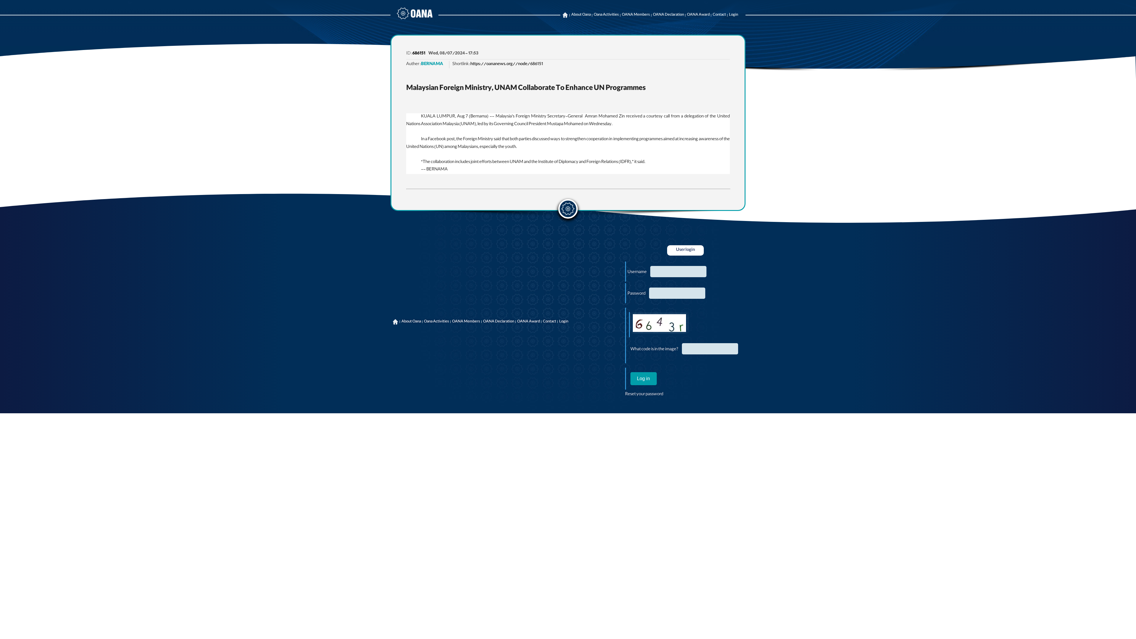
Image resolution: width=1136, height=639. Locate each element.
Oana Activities (606, 15)
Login (733, 15)
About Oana (581, 15)
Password (636, 294)
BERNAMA (432, 64)
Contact (719, 15)
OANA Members (636, 15)
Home (565, 15)
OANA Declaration (668, 15)
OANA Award (698, 15)
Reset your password (644, 394)
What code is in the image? (654, 349)
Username (637, 272)
